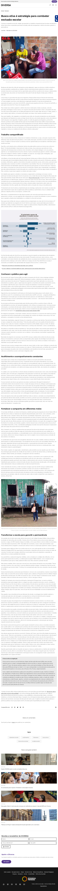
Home (2, 10)
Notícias (7, 10)
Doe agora (6, 862)
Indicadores (20, 874)
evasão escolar (36, 741)
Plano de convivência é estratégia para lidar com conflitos (17, 266)
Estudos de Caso (28, 872)
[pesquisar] (50, 5)
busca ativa (45, 737)
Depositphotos (43, 886)
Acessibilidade (31, 874)
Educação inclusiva (16, 872)
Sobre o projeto (7, 872)
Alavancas (35, 737)
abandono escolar (14, 737)
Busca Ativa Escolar (34, 178)
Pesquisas (15, 874)
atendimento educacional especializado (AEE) (28, 311)
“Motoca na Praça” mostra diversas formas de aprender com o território (20, 824)
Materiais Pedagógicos (49, 872)
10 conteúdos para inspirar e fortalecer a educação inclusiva (17, 787)
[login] (52, 5)
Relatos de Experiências (38, 872)
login (13, 722)
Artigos (22, 872)
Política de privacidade (40, 874)
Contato (25, 874)
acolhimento (26, 737)
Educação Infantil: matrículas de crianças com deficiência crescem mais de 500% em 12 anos (26, 806)
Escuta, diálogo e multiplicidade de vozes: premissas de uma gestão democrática (23, 269)
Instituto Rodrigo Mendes (12, 1)
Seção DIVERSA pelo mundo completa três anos (14, 769)
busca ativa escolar (23, 741)
